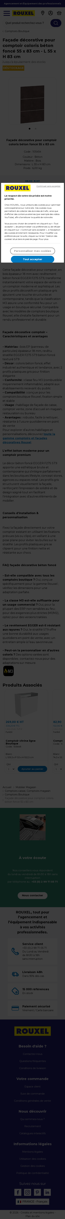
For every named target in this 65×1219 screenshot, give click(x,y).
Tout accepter (32, 259)
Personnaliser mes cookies (32, 251)
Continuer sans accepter (48, 186)
